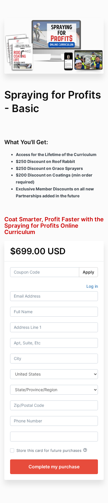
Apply (88, 272)
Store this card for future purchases (51, 450)
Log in (92, 286)
